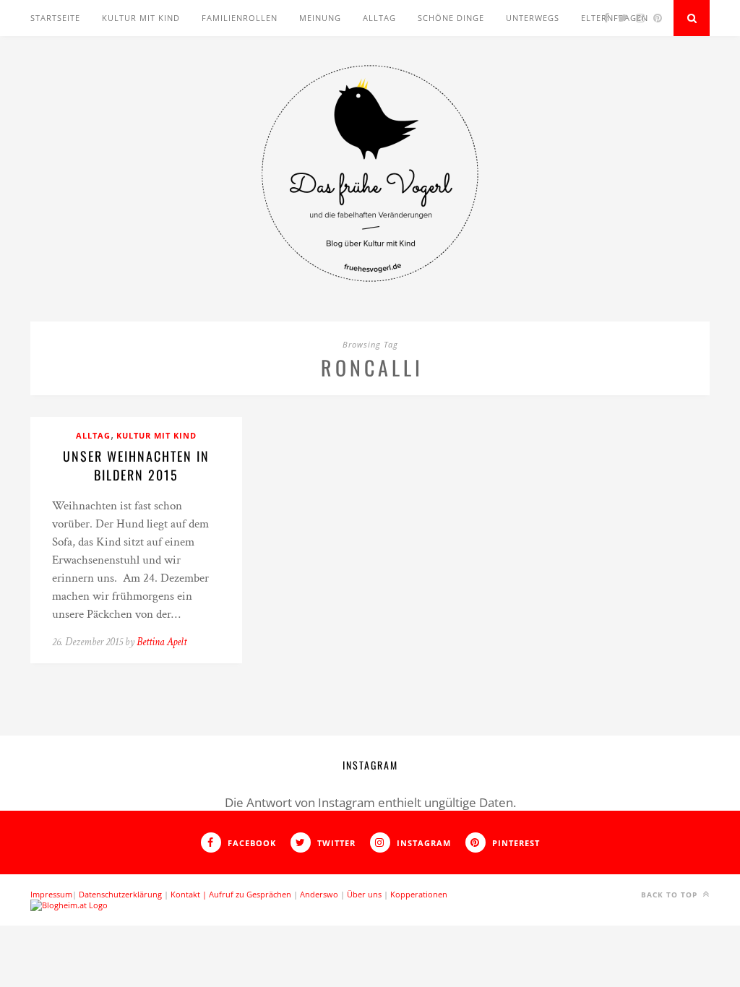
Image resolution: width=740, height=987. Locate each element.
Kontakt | (190, 894)
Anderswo (319, 894)
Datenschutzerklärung (120, 894)
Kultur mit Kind (141, 17)
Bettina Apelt (161, 642)
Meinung (320, 17)
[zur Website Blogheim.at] (69, 905)
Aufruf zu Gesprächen (250, 894)
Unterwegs (532, 17)
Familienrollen (240, 17)
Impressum (51, 894)
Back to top (670, 894)
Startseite (55, 17)
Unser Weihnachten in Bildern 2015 (136, 465)
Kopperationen (418, 894)
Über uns (364, 894)
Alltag (379, 17)
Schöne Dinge (451, 17)
